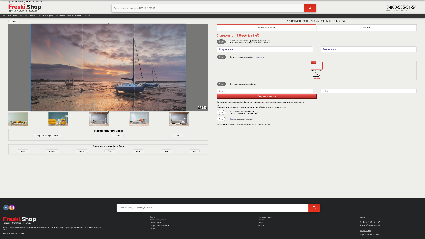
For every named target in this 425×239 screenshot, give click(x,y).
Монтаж (260, 223)
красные (52, 151)
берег (110, 151)
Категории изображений (24, 15)
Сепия (117, 136)
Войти (42, 2)
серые (81, 151)
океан (138, 151)
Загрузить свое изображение (69, 15)
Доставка (27, 2)
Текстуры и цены (45, 15)
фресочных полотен (256, 57)
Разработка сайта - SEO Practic (370, 235)
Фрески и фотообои (266, 28)
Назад (14, 21)
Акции (88, 15)
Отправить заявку (267, 96)
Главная (7, 15)
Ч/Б (178, 136)
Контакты (36, 2)
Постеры (367, 28)
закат (166, 151)
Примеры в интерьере (16, 2)
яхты (194, 151)
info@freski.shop (365, 231)
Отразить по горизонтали (47, 136)
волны (23, 151)
